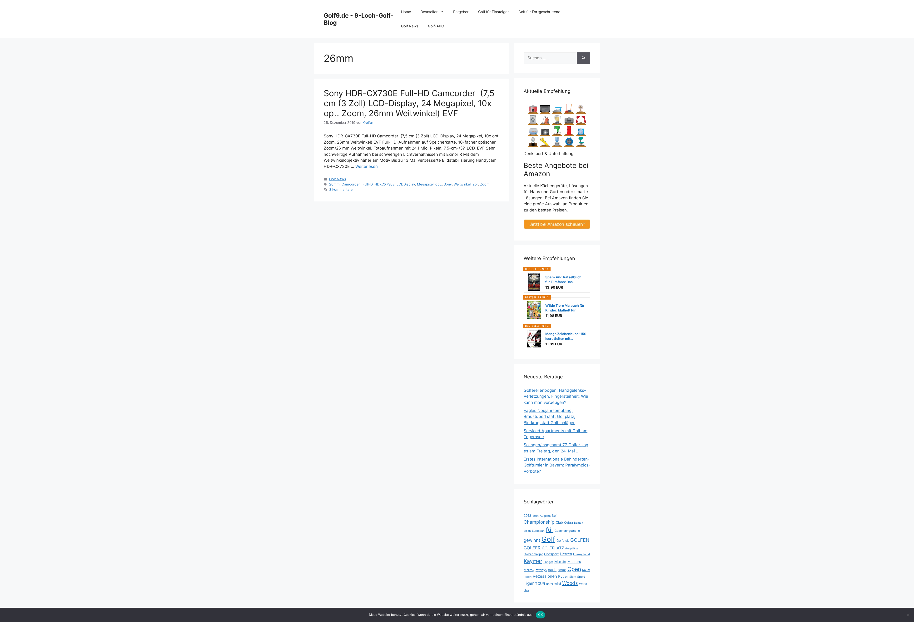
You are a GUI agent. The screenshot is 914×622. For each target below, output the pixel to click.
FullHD (368, 184)
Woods (570, 583)
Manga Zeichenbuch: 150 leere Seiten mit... (565, 336)
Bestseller (429, 12)
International (581, 554)
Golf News (409, 26)
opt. (438, 184)
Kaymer (533, 561)
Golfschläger (533, 554)
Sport (581, 576)
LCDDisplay (406, 184)
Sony (448, 184)
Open (574, 569)
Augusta (545, 515)
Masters (574, 562)
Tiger (529, 583)
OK (540, 615)
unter (549, 584)
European (538, 530)
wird (557, 584)
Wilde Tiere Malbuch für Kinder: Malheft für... (564, 307)
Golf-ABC (436, 26)
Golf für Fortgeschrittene (539, 12)
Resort (528, 576)
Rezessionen (545, 576)
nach (552, 569)
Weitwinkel (462, 184)
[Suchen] (583, 58)
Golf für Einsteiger (493, 12)
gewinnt (532, 540)
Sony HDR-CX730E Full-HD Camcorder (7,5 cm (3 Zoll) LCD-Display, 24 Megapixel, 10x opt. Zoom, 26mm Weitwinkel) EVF (409, 103)
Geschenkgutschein (568, 530)
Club (559, 522)
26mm (334, 184)
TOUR (540, 583)
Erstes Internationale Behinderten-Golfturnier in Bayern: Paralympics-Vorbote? (557, 465)
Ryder (563, 576)
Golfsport (551, 554)
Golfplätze (571, 548)
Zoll (475, 184)
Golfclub (562, 540)
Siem (572, 576)
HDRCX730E (384, 184)
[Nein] (908, 614)
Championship (539, 522)
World (583, 584)
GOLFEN (579, 540)
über (526, 590)
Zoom (485, 184)
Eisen (527, 530)
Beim (555, 515)
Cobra (568, 522)
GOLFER (532, 547)
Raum (586, 570)
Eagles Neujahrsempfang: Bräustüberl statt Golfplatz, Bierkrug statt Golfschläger (549, 416)
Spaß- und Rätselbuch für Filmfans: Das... (563, 279)
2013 (527, 515)
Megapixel (425, 184)
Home (406, 12)
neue (562, 569)
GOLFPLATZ (553, 548)
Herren (566, 554)
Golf (548, 539)
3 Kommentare (341, 189)
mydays (541, 570)
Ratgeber (461, 12)
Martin (560, 561)
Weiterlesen (366, 166)
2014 (535, 515)
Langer (548, 562)
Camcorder (351, 184)
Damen (578, 522)
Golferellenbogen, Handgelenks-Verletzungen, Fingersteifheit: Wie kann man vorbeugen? (556, 396)
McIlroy (529, 570)
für (549, 529)
